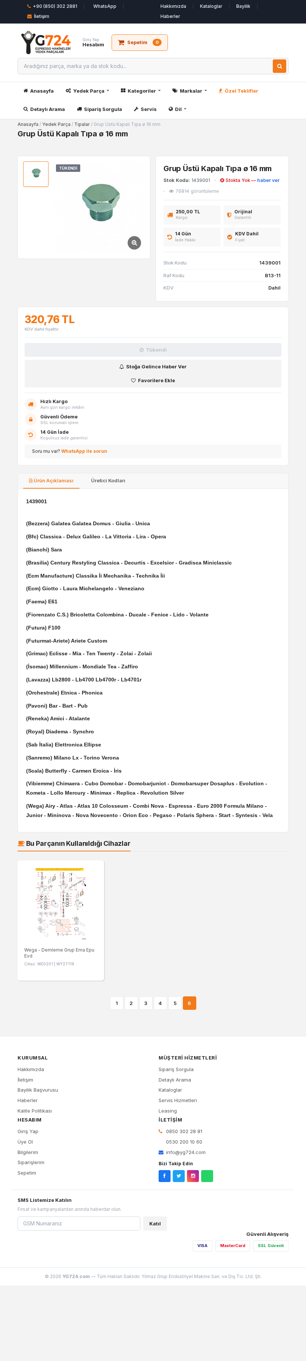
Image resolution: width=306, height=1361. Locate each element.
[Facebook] (165, 1176)
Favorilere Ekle (156, 380)
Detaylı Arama (47, 109)
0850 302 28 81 (183, 1131)
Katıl (155, 1224)
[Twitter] (179, 1176)
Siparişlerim (31, 1162)
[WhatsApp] (207, 1176)
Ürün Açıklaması (53, 480)
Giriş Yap (28, 1131)
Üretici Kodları (107, 480)
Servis (149, 109)
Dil (178, 109)
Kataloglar (211, 6)
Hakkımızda (173, 6)
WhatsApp (104, 6)
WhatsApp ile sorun (84, 451)
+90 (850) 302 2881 (55, 6)
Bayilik (243, 6)
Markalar (191, 91)
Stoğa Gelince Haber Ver (156, 366)
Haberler (170, 16)
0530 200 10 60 (183, 1142)
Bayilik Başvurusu (38, 1090)
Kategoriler (142, 91)
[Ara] (279, 66)
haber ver (268, 180)
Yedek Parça (88, 91)
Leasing (168, 1111)
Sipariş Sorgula (103, 109)
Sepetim (27, 1173)
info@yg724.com (186, 1152)
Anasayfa (42, 91)
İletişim (41, 16)
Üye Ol (25, 1142)
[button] (99, 207)
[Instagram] (193, 1176)
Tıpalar (82, 124)
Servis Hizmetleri (178, 1100)
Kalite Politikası (35, 1111)
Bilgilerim (28, 1152)
